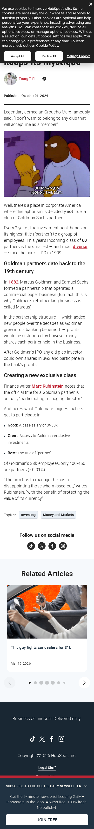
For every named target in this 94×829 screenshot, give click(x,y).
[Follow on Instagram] (63, 546)
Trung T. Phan (29, 78)
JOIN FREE (47, 820)
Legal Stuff (47, 767)
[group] (47, 628)
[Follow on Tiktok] (31, 546)
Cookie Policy (47, 45)
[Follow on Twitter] (42, 546)
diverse (80, 246)
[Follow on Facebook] (52, 546)
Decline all (49, 56)
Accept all (17, 56)
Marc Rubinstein (48, 386)
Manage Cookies (78, 56)
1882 (13, 282)
